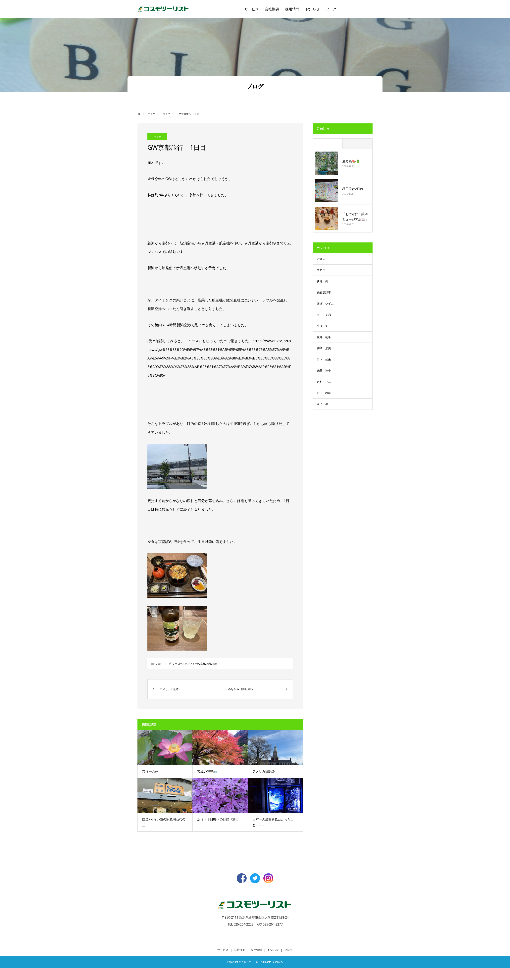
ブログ (331, 9)
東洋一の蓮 (150, 771)
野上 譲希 (324, 393)
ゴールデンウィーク (188, 663)
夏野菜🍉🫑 (351, 161)
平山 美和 (324, 315)
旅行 (208, 663)
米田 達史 (324, 370)
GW (175, 663)
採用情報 (292, 9)
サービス (251, 9)
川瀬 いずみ (325, 303)
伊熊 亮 (322, 281)
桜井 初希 (324, 337)
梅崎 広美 (324, 348)
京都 (202, 663)
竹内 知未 (324, 359)
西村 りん (324, 382)
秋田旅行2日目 (352, 189)
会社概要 (272, 9)
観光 (214, 663)
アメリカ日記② (263, 771)
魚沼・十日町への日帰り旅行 (218, 819)
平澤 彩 (322, 326)
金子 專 (322, 404)
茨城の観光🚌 (207, 771)
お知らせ (312, 9)
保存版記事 (324, 292)
